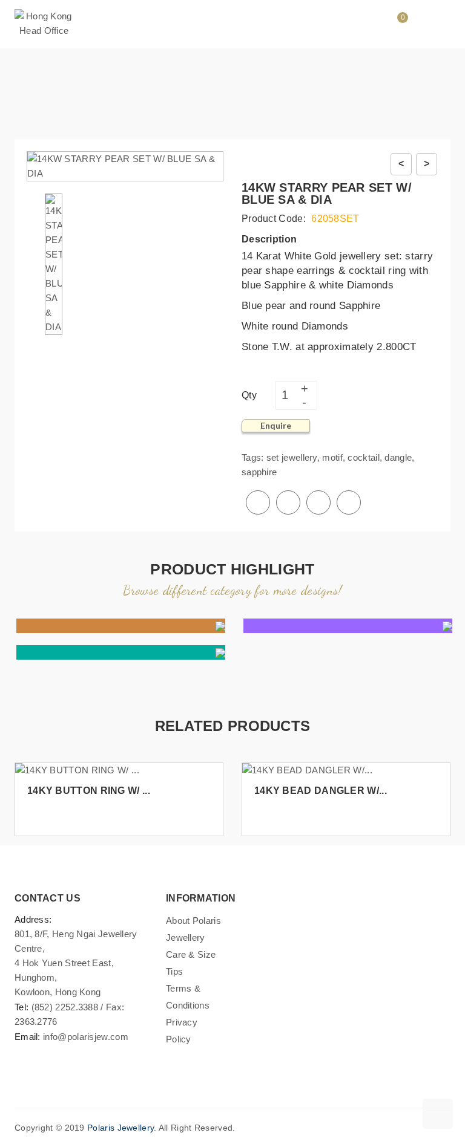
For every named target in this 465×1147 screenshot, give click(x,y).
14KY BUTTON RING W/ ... (88, 790)
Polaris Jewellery (120, 1127)
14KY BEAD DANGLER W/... (320, 790)
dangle (398, 457)
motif (332, 457)
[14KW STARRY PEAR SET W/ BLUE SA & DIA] (53, 263)
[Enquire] (209, 812)
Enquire (275, 425)
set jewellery (291, 457)
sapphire (259, 472)
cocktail (363, 457)
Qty (249, 395)
